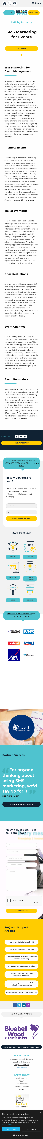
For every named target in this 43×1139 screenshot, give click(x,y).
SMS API (30, 557)
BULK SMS (13, 557)
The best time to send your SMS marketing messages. (21, 974)
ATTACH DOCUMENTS (30, 578)
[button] (21, 1135)
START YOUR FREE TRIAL (21, 518)
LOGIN (9, 12)
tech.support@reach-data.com (21, 1059)
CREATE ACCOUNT (21, 443)
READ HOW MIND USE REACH (21, 804)
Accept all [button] (11, 1129)
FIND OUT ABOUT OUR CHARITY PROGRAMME (21, 1047)
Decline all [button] (31, 1129)
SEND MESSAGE (21, 911)
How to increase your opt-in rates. (21, 949)
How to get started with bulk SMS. (21, 942)
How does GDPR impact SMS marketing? (21, 992)
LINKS (13, 600)
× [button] (40, 1113)
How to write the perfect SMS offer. (21, 966)
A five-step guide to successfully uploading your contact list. (21, 984)
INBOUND (30, 600)
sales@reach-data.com (21, 1062)
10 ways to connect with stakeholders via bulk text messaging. (21, 958)
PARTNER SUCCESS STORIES (19, 614)
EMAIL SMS (12, 577)
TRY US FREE (21, 48)
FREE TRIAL (33, 12)
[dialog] (21, 1124)
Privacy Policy (7, 1125)
